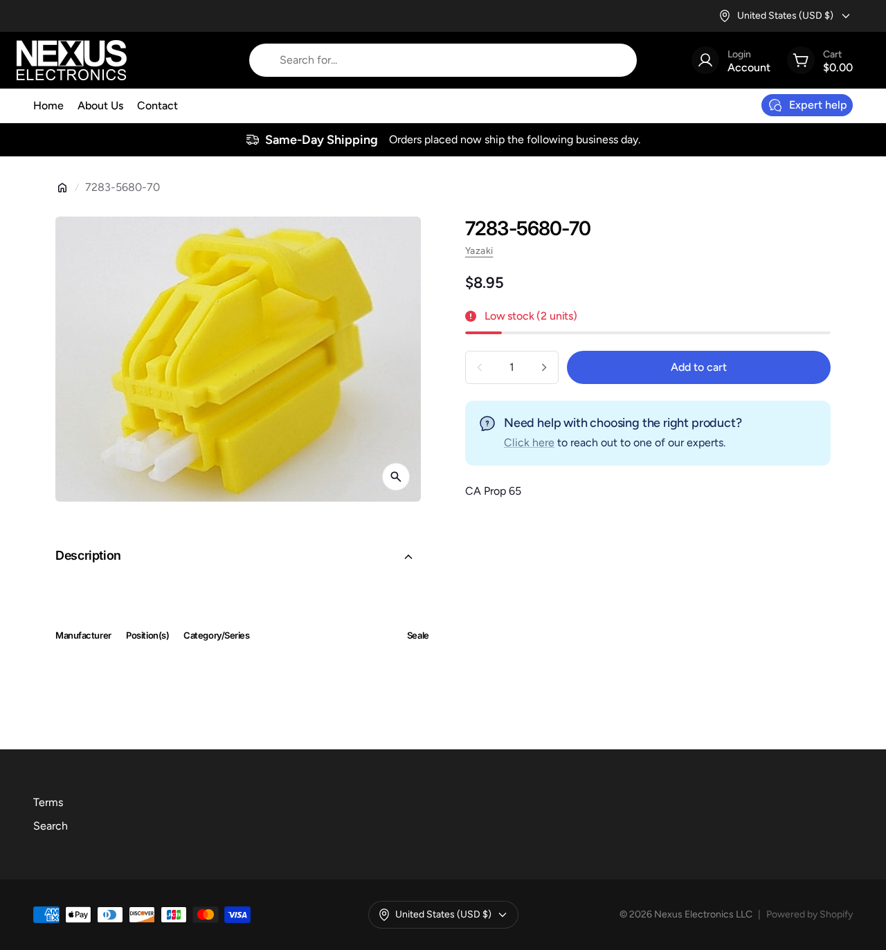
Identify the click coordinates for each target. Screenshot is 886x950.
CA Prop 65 (493, 490)
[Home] (62, 187)
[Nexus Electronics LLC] (72, 60)
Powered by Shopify (809, 914)
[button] (238, 557)
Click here (529, 442)
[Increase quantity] (544, 367)
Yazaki (479, 251)
